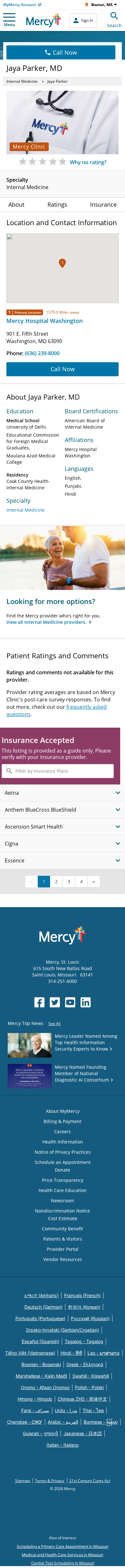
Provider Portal (63, 1249)
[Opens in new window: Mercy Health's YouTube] (70, 1002)
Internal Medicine (22, 81)
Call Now (65, 52)
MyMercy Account (19, 4)
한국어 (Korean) (84, 1307)
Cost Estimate (62, 1218)
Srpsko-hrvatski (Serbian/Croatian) (62, 1330)
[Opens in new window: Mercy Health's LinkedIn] (85, 1002)
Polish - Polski (89, 1387)
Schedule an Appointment (63, 1162)
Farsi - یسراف (35, 1410)
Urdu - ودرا (66, 1410)
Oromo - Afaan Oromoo (45, 1387)
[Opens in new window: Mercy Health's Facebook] (39, 1002)
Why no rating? (88, 162)
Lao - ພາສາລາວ (104, 1353)
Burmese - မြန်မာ (101, 1422)
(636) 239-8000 (42, 353)
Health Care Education (62, 1190)
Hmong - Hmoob (35, 1399)
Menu (9, 24)
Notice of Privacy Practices (63, 1152)
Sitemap (23, 1480)
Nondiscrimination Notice (62, 1211)
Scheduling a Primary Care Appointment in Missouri (62, 1546)
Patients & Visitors (62, 1239)
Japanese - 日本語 (82, 1433)
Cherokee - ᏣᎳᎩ (24, 1422)
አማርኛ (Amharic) (41, 1295)
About (16, 204)
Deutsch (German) (43, 1307)
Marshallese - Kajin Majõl (41, 1376)
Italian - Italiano (62, 1445)
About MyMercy (62, 1111)
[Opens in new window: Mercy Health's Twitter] (55, 1002)
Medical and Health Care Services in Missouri (62, 1554)
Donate (62, 1170)
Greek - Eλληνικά (84, 1364)
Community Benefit (62, 1229)
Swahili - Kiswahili (90, 1376)
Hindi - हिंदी (71, 1353)
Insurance (103, 204)
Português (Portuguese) (40, 1318)
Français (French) (82, 1295)
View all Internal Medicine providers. (47, 622)
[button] (62, 263)
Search (114, 25)
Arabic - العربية (63, 1422)
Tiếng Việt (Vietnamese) (30, 1353)
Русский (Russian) (90, 1318)
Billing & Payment (62, 1121)
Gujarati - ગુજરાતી (40, 1433)
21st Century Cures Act (89, 1480)
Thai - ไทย (93, 1410)
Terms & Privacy (50, 1480)
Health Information (62, 1142)
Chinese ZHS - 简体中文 (82, 1399)
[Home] (43, 20)
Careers (62, 1131)
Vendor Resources (62, 1259)
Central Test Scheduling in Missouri (62, 1563)
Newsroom (62, 1200)
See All (54, 1023)
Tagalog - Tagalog (84, 1341)
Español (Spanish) (40, 1341)
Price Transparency (62, 1180)
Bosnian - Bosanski (41, 1364)
